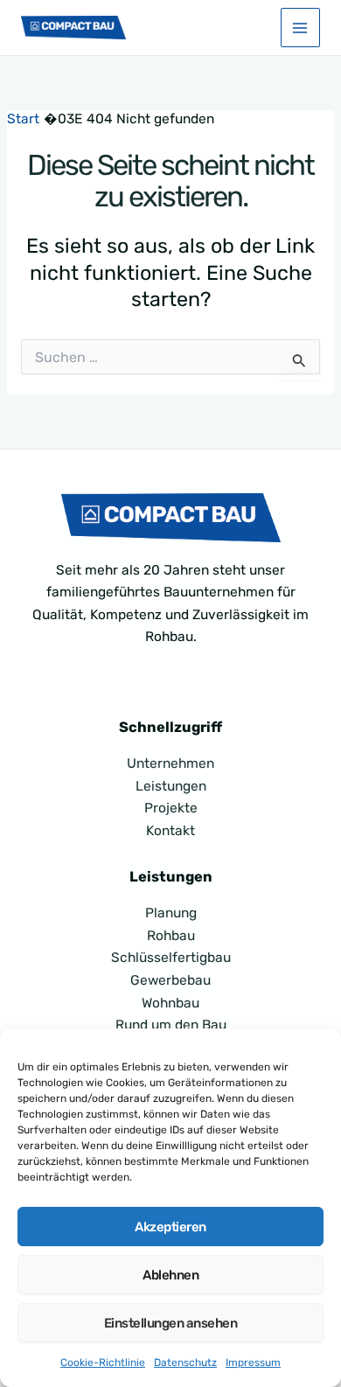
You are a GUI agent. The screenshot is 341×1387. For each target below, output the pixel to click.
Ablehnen (170, 1275)
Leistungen (171, 786)
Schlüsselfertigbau (171, 957)
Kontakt (170, 831)
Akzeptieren (170, 1227)
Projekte (171, 808)
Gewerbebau (170, 980)
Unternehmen (170, 763)
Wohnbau (170, 1003)
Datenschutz (185, 1362)
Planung (171, 913)
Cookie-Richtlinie (102, 1362)
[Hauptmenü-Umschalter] (300, 27)
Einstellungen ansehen (171, 1323)
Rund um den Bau (170, 1025)
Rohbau (171, 936)
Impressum (253, 1362)
